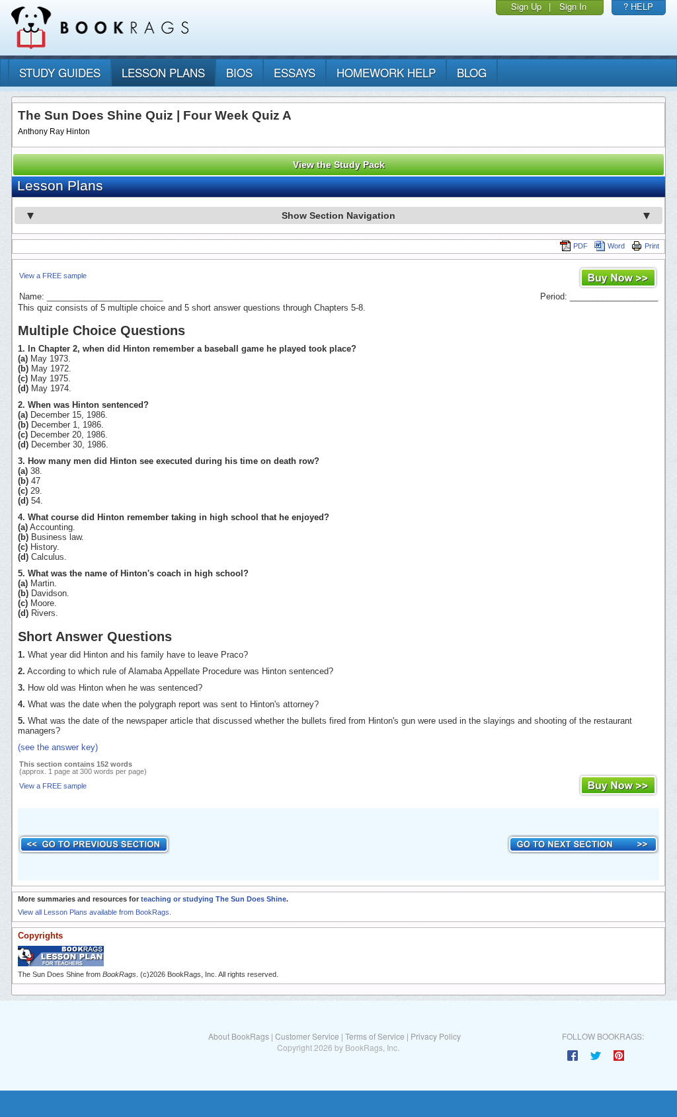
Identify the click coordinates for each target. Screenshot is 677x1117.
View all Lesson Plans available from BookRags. (94, 912)
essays (294, 72)
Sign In (572, 6)
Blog (472, 72)
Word (616, 246)
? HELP (638, 6)
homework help (386, 72)
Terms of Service (375, 1036)
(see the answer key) (58, 747)
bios (239, 72)
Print (652, 246)
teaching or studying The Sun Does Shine (213, 899)
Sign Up (526, 6)
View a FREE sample (53, 276)
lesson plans (163, 72)
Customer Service (307, 1036)
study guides (59, 72)
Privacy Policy (436, 1036)
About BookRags (238, 1036)
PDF (580, 246)
